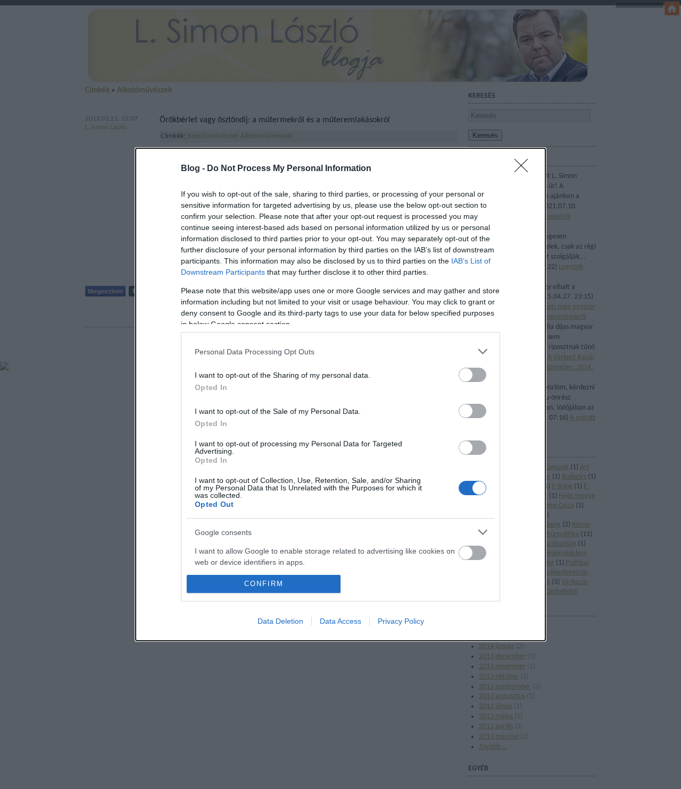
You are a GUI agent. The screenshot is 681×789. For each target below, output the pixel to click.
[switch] (472, 375)
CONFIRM (264, 584)
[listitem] (340, 351)
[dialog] (340, 394)
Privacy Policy (401, 621)
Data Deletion (280, 621)
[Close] (524, 169)
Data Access (340, 621)
